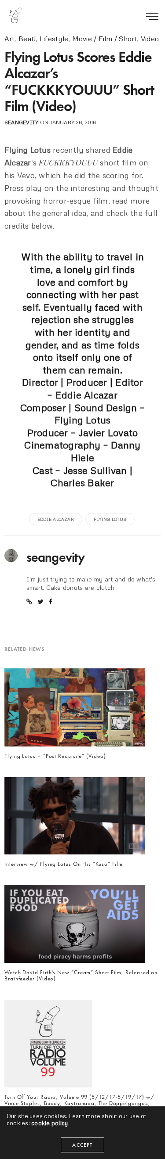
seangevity (21, 122)
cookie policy (49, 1123)
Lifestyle (54, 38)
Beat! (27, 38)
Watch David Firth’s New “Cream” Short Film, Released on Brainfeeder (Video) (81, 975)
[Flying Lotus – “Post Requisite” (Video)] (74, 709)
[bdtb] (15, 15)
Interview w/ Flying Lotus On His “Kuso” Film (63, 864)
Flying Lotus (110, 519)
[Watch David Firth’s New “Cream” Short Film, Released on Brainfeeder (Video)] (74, 926)
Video (150, 38)
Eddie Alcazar (55, 519)
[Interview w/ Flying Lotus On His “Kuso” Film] (74, 818)
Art (9, 38)
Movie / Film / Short (104, 38)
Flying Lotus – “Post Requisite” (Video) (55, 756)
